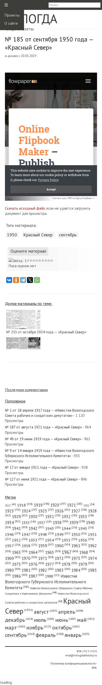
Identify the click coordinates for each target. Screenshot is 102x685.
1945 (86, 528)
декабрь (19, 619)
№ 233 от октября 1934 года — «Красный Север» (46, 332)
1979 (86, 564)
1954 (53, 540)
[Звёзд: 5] (36, 260)
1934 (13, 522)
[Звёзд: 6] (39, 260)
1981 (29, 570)
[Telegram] (23, 280)
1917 (10, 505)
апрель (70, 611)
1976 (36, 564)
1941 (19, 528)
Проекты (12, 15)
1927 (79, 511)
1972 (62, 558)
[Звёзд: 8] (45, 260)
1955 (69, 540)
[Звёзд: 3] (30, 260)
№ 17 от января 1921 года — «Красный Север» (42, 467)
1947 (29, 534)
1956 (86, 540)
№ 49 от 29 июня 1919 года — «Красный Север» (43, 439)
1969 (13, 558)
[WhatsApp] (37, 280)
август (45, 611)
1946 (13, 534)
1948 (46, 534)
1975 (19, 564)
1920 (58, 505)
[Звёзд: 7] (42, 260)
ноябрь (38, 627)
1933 (86, 516)
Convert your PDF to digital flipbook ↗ (74, 198)
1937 (44, 522)
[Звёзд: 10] (51, 260)
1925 (46, 511)
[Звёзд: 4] (33, 260)
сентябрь (67, 235)
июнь (65, 619)
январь (77, 634)
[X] (30, 280)
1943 (53, 528)
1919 (41, 505)
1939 (77, 522)
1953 (36, 540)
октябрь (66, 627)
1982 (46, 570)
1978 (69, 564)
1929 (19, 516)
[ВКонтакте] (9, 280)
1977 (53, 564)
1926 (62, 511)
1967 (70, 552)
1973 (79, 558)
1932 (69, 516)
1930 (36, 516)
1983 (62, 570)
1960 (62, 545)
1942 (36, 528)
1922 (89, 505)
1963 (19, 552)
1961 (79, 545)
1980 (13, 570)
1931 (53, 516)
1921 (74, 505)
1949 (62, 534)
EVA (79, 651)
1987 (36, 576)
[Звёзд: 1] (17, 260)
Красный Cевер (37, 235)
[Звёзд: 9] (48, 260)
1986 (19, 576)
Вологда (31, 19)
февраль (50, 634)
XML (94, 667)
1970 (29, 558)
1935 (29, 522)
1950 (12, 235)
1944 (69, 528)
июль (44, 619)
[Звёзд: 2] (27, 260)
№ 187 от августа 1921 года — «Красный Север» (43, 427)
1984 (79, 570)
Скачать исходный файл (25, 208)
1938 (60, 522)
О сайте (11, 23)
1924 (29, 511)
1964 (36, 552)
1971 (46, 558)
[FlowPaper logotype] (10, 199)
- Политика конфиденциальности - (73, 663)
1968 (87, 552)
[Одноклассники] (16, 280)
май (86, 619)
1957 (13, 545)
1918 (25, 505)
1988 (52, 576)
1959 (46, 545)
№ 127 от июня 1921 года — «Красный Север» (41, 479)
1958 (29, 545)
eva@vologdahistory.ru (81, 655)
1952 (19, 540)
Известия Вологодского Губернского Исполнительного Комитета (45, 581)
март (15, 627)
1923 (13, 511)
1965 (53, 552)
